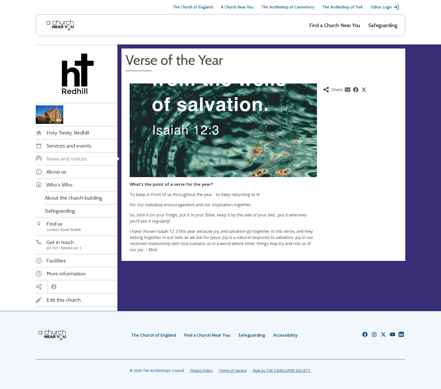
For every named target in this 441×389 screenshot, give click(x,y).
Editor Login (381, 7)
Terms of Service (233, 370)
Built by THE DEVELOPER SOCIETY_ (282, 370)
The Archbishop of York (342, 7)
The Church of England (193, 7)
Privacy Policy (201, 370)
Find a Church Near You (334, 25)
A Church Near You (237, 7)
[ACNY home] (60, 25)
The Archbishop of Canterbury (287, 7)
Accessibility (285, 335)
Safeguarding (382, 25)
